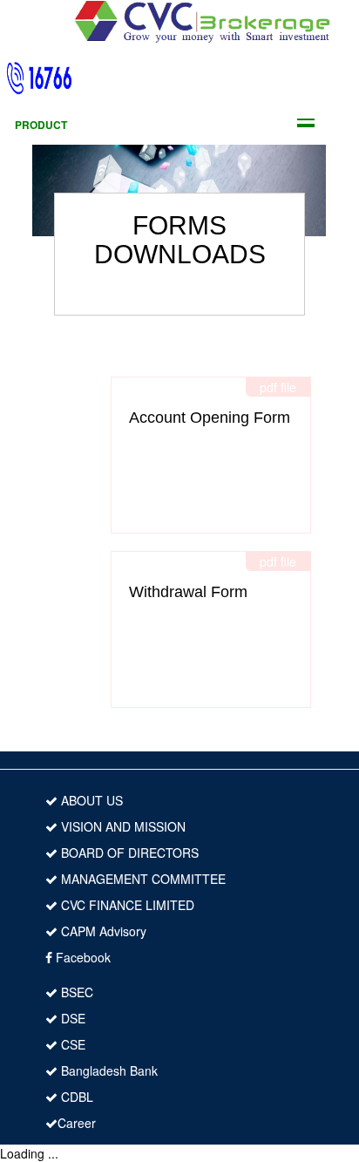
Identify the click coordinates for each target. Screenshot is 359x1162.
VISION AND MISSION (122, 826)
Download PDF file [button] (219, 492)
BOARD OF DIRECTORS (128, 852)
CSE (71, 1044)
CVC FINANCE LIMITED (126, 905)
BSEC (75, 992)
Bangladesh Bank (108, 1070)
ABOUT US (90, 800)
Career (77, 1122)
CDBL (75, 1096)
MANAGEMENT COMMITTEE (142, 878)
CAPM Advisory (102, 931)
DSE (71, 1018)
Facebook (81, 957)
